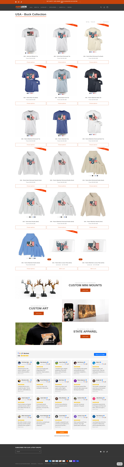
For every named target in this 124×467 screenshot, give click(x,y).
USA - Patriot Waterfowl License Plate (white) (93, 262)
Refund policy (33, 463)
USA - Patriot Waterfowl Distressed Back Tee (93, 138)
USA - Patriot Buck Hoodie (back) (31, 221)
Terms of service (48, 463)
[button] (44, 7)
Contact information (63, 463)
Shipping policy (55, 463)
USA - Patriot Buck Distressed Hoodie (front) (30, 180)
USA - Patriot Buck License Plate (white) (62, 262)
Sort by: (87, 21)
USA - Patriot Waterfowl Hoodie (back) (31, 262)
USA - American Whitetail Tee (31, 56)
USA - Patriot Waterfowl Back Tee (93, 97)
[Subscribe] (39, 451)
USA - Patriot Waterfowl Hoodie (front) (93, 221)
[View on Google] (19, 363)
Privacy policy (40, 463)
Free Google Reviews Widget (62, 435)
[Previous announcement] (43, 2)
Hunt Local (20, 463)
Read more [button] (20, 373)
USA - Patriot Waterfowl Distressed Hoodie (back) (62, 221)
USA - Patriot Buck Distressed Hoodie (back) (93, 180)
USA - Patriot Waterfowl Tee (62, 138)
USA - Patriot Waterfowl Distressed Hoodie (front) (62, 180)
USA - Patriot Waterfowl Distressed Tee (30, 138)
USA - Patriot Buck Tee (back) (31, 97)
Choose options (31, 62)
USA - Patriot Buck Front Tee (62, 97)
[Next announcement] (80, 2)
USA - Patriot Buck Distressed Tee (62, 56)
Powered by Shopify (26, 463)
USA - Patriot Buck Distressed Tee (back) (93, 56)
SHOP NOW (85, 290)
